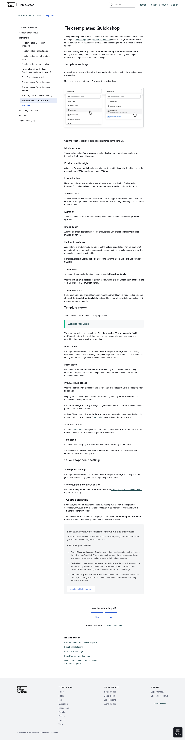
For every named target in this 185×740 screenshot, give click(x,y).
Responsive (64, 708)
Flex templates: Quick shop (35, 100)
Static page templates (28, 111)
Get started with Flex (28, 28)
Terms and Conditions (49, 733)
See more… (27, 105)
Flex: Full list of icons (73, 647)
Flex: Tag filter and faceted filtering (37, 95)
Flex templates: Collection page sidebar (36, 88)
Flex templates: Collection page (36, 82)
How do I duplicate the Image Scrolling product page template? (36, 70)
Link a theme (109, 696)
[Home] (11, 4)
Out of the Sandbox (25, 16)
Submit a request (159, 5)
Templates (49, 16)
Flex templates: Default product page (35, 57)
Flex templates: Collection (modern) (33, 44)
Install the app (110, 692)
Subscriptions (110, 700)
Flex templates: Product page (35, 51)
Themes (142, 5)
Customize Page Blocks (78, 324)
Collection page (82, 40)
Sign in (174, 5)
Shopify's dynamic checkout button (126, 490)
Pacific (62, 716)
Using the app (110, 704)
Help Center (26, 4)
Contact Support (159, 703)
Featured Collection (102, 40)
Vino (61, 724)
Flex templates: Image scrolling (35, 64)
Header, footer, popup (28, 33)
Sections (23, 116)
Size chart (77, 429)
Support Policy (157, 692)
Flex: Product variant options (34, 77)
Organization (97, 417)
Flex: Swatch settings (73, 651)
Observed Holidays (159, 696)
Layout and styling (27, 121)
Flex (39, 16)
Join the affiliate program (81, 589)
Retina (61, 696)
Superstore (63, 704)
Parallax (62, 712)
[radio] (97, 617)
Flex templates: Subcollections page (80, 642)
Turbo (61, 692)
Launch (62, 720)
